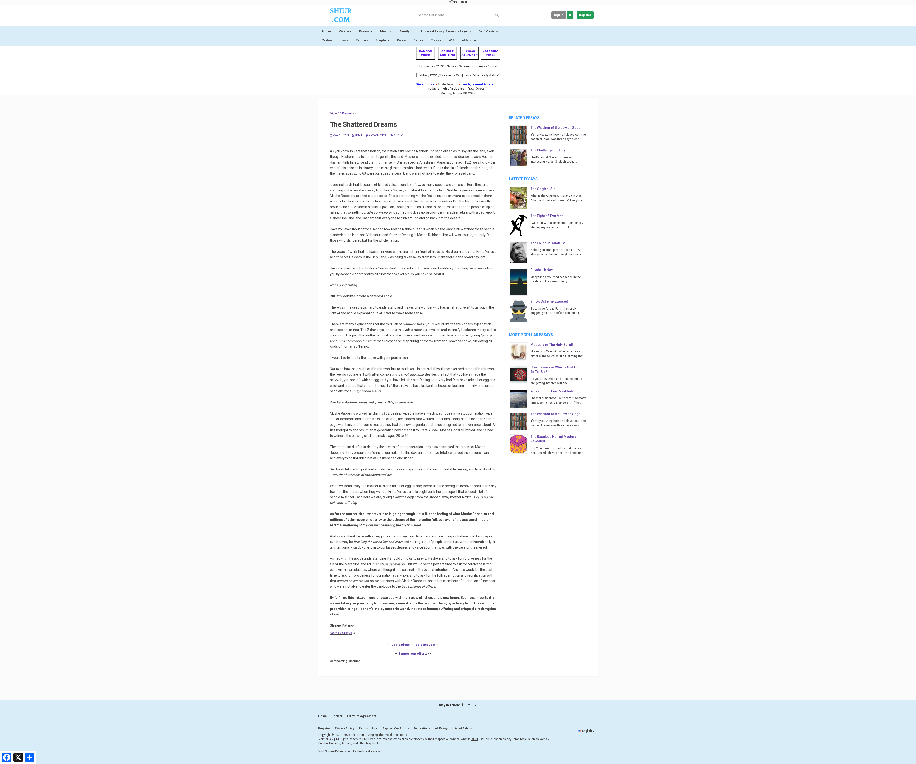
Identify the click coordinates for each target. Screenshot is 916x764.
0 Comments (377, 135)
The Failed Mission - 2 (548, 243)
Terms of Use (368, 728)
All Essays (442, 728)
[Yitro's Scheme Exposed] (520, 311)
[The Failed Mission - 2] (520, 252)
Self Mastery (488, 31)
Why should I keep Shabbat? (552, 391)
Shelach (399, 135)
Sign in (558, 15)
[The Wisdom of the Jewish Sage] (520, 135)
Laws (344, 40)
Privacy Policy (344, 728)
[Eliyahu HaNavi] (520, 282)
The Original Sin (543, 189)
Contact (336, 716)
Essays (364, 31)
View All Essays (341, 113)
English (587, 731)
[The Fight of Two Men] (520, 225)
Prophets (382, 40)
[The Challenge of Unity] (520, 157)
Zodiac (327, 40)
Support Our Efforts (395, 728)
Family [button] (405, 31)
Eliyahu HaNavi (542, 270)
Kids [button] (400, 40)
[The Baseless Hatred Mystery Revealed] (520, 444)
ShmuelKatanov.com (338, 751)
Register (585, 15)
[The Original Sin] (520, 198)
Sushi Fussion (447, 84)
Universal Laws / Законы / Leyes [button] (444, 31)
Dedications (400, 644)
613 (451, 40)
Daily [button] (417, 40)
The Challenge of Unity (548, 150)
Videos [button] (344, 31)
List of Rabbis (462, 728)
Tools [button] (435, 40)
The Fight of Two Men (547, 216)
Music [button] (385, 31)
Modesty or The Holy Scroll (552, 344)
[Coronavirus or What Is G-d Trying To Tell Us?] (520, 374)
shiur (474, 739)
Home (326, 31)
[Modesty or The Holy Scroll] (520, 351)
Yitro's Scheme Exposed (549, 301)
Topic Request (424, 644)
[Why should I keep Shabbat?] (520, 398)
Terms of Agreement (361, 716)
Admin (358, 135)
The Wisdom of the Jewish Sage (555, 127)
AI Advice (469, 40)
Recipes (362, 40)
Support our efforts (412, 653)
